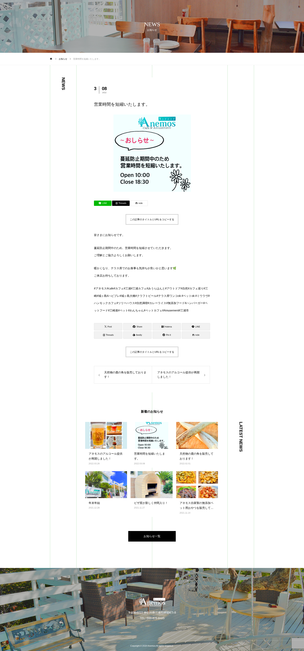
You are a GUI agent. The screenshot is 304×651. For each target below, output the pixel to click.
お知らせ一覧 (152, 536)
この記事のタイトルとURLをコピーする (152, 219)
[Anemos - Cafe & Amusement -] (152, 602)
